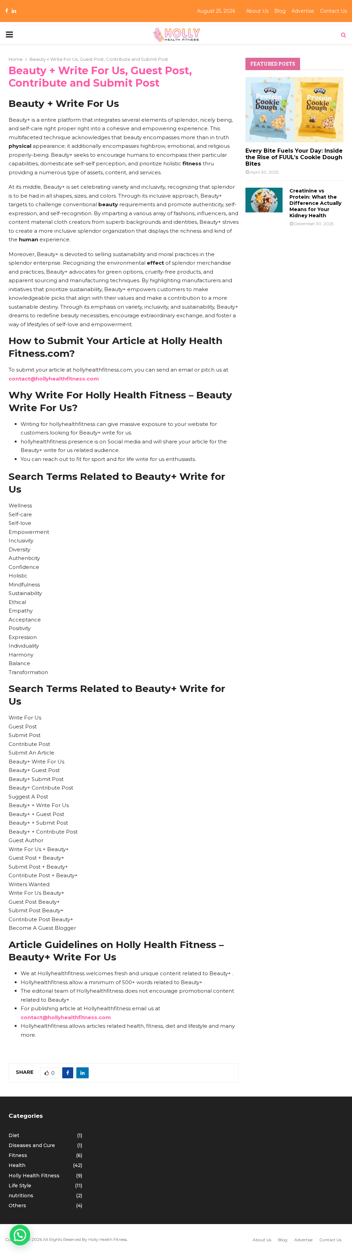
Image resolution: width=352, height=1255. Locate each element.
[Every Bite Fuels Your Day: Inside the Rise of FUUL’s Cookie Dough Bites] (294, 109)
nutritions (21, 1195)
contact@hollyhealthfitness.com (54, 378)
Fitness (18, 1155)
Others (17, 1205)
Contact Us (333, 11)
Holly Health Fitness (34, 1176)
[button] (20, 1235)
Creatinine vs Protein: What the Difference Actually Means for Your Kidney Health (315, 203)
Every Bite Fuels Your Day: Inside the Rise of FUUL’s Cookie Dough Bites (294, 157)
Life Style (20, 1185)
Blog (280, 11)
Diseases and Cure (32, 1145)
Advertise (303, 11)
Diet (14, 1135)
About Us (257, 11)
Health (17, 1165)
